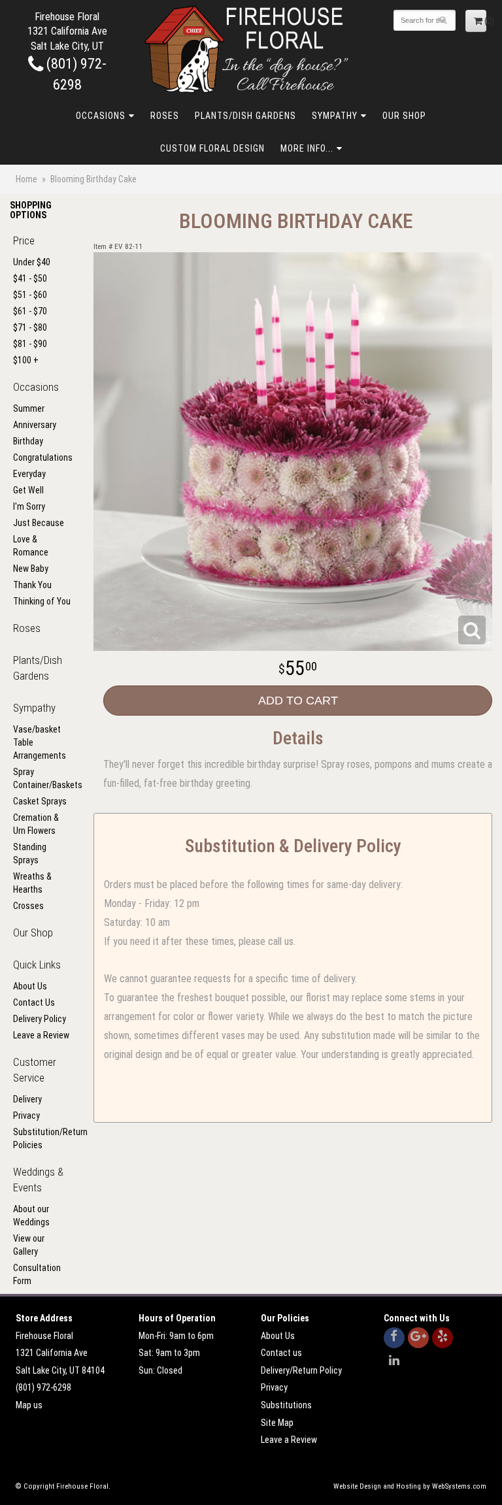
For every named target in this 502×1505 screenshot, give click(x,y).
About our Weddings (31, 1215)
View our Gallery (28, 1245)
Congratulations (42, 457)
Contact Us (34, 1002)
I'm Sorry (29, 506)
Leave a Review (41, 1035)
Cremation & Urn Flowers (36, 824)
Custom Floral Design (212, 148)
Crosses (28, 906)
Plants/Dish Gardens (245, 115)
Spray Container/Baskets (42, 778)
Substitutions (286, 1405)
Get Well (28, 490)
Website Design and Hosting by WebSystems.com (409, 1486)
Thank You (32, 585)
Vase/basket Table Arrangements (39, 742)
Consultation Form (37, 1274)
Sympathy (335, 115)
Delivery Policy (39, 1019)
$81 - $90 (30, 344)
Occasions (101, 115)
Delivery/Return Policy (301, 1370)
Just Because (38, 523)
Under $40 (31, 262)
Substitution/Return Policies (42, 1138)
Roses (164, 115)
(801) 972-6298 (43, 1387)
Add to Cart (298, 700)
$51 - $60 (30, 294)
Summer (28, 408)
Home (26, 179)
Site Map (277, 1422)
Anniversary (34, 425)
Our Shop (404, 115)
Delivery (27, 1099)
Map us (29, 1405)
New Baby (30, 568)
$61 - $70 (30, 311)
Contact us (281, 1353)
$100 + (26, 360)
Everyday (29, 474)
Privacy (26, 1115)
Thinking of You (42, 601)
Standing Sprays (29, 853)
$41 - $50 (30, 278)
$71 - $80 (30, 327)
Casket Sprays (40, 801)
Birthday (28, 441)
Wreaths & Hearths (32, 883)
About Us (30, 986)
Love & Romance (30, 545)
